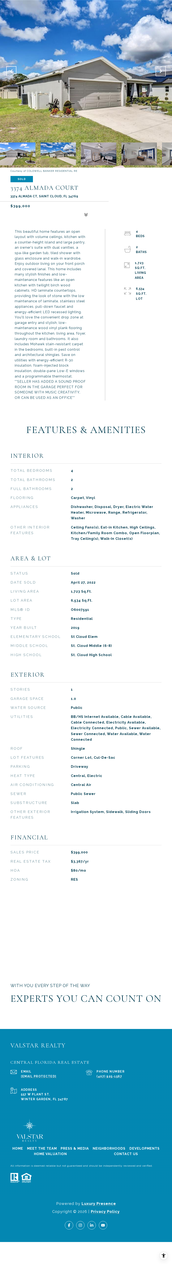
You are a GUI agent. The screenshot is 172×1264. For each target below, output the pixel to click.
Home (17, 1148)
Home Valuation (50, 1154)
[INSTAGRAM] (80, 1225)
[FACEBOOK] (69, 1225)
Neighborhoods (109, 1148)
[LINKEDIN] (91, 1225)
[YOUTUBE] (103, 1225)
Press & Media (75, 1148)
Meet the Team (42, 1148)
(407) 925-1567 (109, 1076)
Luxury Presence (99, 1203)
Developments (144, 1148)
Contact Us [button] (126, 1154)
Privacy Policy (105, 1211)
